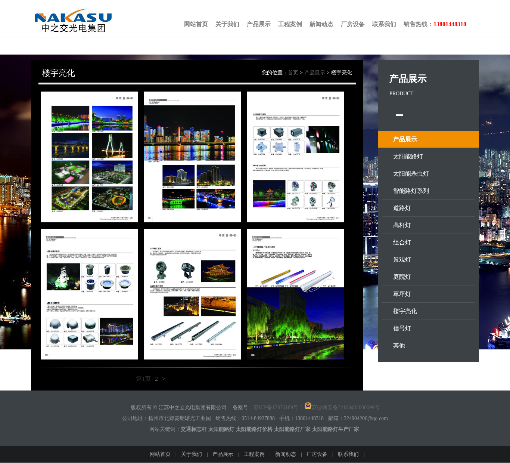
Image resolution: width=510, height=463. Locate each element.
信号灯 (402, 328)
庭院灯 (402, 277)
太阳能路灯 (408, 156)
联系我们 (384, 24)
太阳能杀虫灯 (411, 173)
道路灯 (402, 208)
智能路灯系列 (411, 191)
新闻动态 (321, 24)
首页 (293, 72)
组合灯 (402, 242)
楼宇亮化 (405, 311)
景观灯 (402, 259)
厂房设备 (353, 24)
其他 (399, 345)
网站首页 (196, 24)
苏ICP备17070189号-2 (278, 407)
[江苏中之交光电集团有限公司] (84, 32)
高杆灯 (402, 225)
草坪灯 (402, 294)
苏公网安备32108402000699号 (346, 407)
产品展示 (259, 24)
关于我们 (227, 24)
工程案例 (290, 24)
